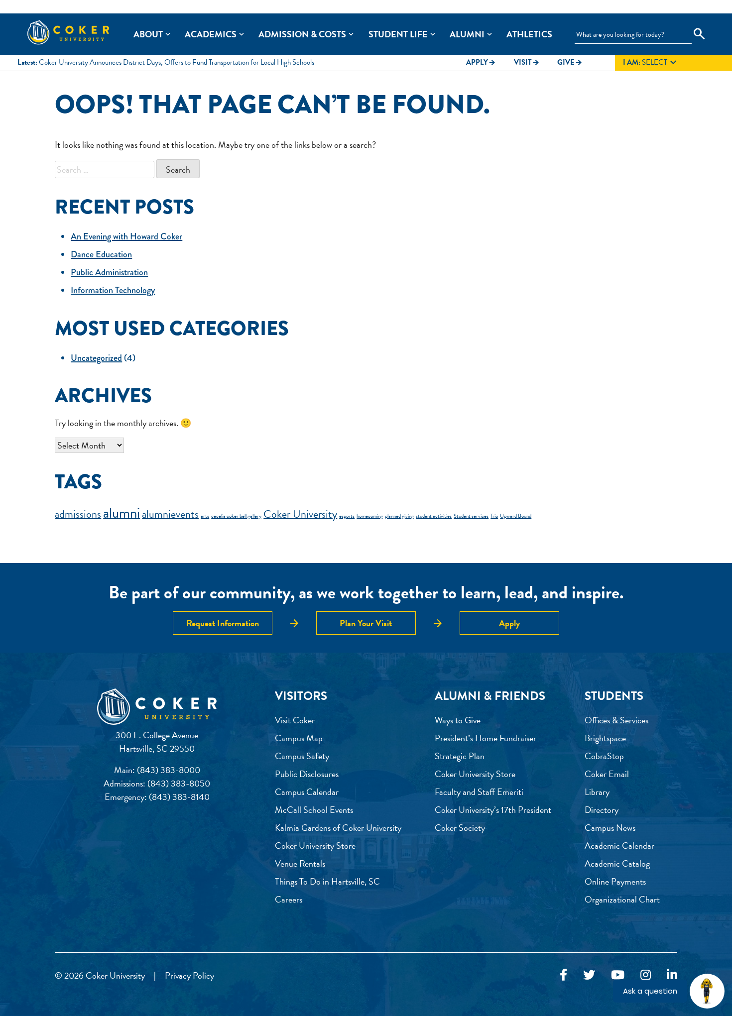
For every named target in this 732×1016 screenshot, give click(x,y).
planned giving (399, 516)
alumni (121, 513)
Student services (471, 516)
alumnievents (170, 514)
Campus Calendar (307, 791)
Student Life (398, 34)
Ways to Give (458, 720)
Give (570, 62)
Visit (527, 62)
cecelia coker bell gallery (236, 516)
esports (347, 516)
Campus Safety (302, 756)
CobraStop (604, 756)
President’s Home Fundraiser (485, 738)
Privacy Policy (189, 975)
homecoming (370, 516)
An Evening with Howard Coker (126, 236)
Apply (481, 62)
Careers (288, 899)
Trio (494, 516)
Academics (211, 34)
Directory (601, 809)
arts (205, 516)
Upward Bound (515, 516)
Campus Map (299, 738)
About (148, 34)
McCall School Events (314, 809)
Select (651, 63)
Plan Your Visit (366, 623)
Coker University (300, 514)
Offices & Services (616, 720)
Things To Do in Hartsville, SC (327, 881)
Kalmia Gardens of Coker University (338, 827)
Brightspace (605, 738)
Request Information (222, 623)
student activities (434, 516)
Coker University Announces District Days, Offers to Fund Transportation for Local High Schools (176, 62)
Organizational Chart (622, 899)
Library (597, 791)
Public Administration (109, 272)
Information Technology (113, 290)
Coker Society (460, 827)
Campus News (610, 827)
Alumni (467, 34)
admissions (78, 514)
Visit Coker (295, 720)
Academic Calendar (619, 845)
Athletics (529, 34)
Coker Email (607, 774)
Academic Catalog (617, 863)
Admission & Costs (302, 34)
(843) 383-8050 (178, 783)
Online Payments (615, 881)
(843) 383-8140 (179, 796)
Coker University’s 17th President (493, 809)
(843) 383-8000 (168, 770)
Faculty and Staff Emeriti (479, 791)
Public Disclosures (307, 774)
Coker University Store (315, 845)
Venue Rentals (300, 863)
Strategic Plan (460, 756)
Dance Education (101, 254)
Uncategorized (96, 357)
